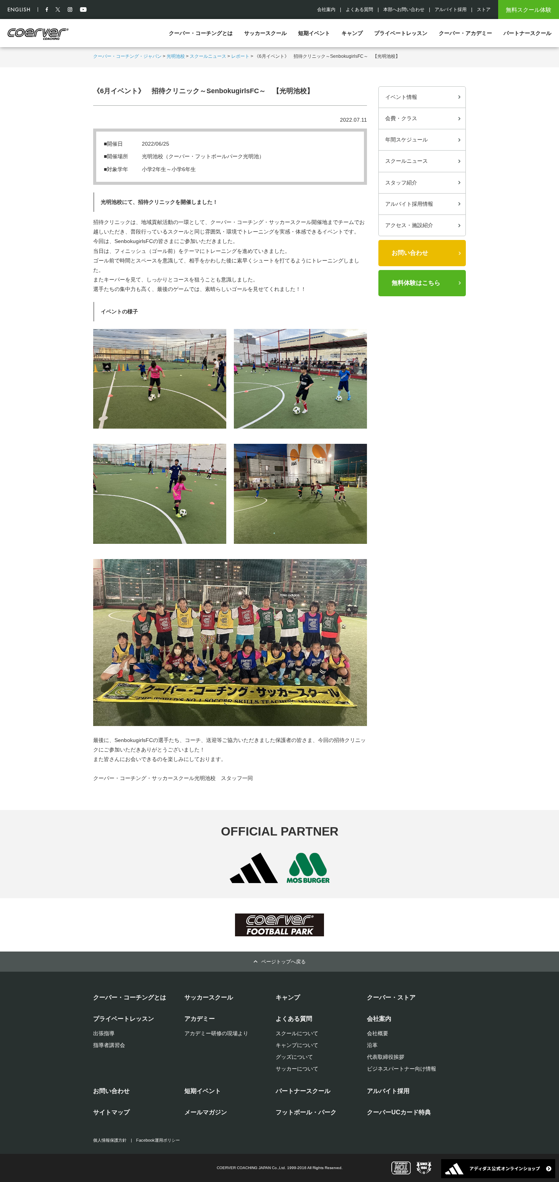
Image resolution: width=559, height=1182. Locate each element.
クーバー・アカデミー (465, 33)
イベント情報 (401, 97)
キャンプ (352, 33)
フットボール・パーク (306, 1112)
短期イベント (314, 33)
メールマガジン (205, 1112)
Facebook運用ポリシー (158, 1140)
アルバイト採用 (451, 9)
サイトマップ (111, 1112)
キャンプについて (297, 1045)
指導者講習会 (109, 1045)
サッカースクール (265, 33)
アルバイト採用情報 (409, 204)
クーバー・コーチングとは (201, 33)
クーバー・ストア (391, 997)
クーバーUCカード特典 (399, 1112)
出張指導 (103, 1033)
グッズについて (294, 1057)
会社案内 (326, 9)
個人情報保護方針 (110, 1140)
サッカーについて (297, 1069)
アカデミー (199, 1018)
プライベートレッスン (400, 33)
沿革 (372, 1045)
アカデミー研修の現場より (216, 1033)
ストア (484, 9)
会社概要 (377, 1033)
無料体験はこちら (416, 283)
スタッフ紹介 (401, 183)
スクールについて (297, 1033)
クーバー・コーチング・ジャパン (127, 56)
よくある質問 (359, 9)
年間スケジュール (406, 140)
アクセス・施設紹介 (409, 225)
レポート (240, 56)
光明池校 (176, 56)
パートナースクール (527, 33)
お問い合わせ (410, 252)
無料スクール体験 (528, 9)
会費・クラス (401, 118)
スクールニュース (208, 56)
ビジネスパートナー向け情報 (401, 1069)
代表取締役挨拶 (385, 1057)
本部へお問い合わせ (403, 9)
